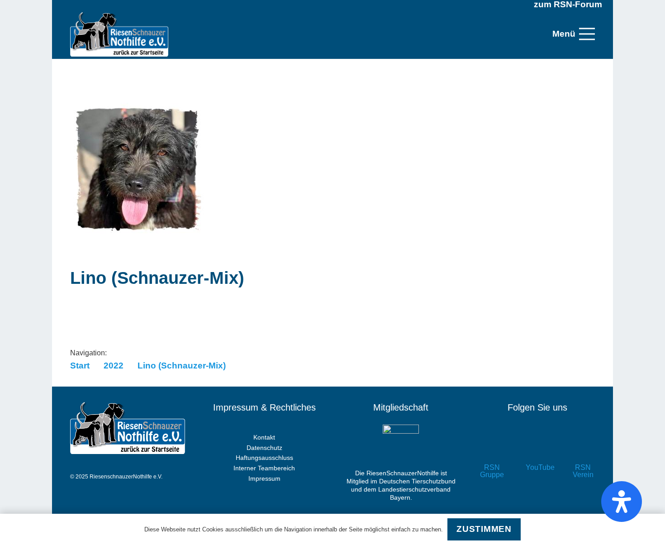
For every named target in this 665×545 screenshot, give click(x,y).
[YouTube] (538, 447)
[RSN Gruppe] (492, 447)
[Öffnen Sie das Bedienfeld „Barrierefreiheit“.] (621, 501)
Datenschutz (264, 447)
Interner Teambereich (264, 468)
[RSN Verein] (583, 447)
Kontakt (264, 437)
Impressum (264, 478)
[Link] (119, 34)
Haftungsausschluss (264, 457)
